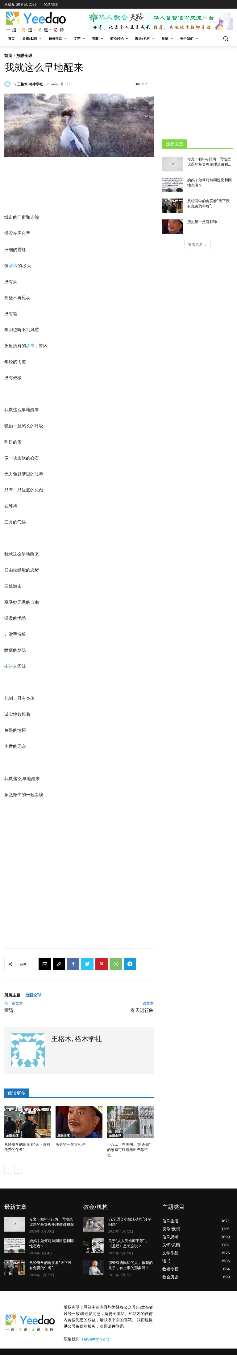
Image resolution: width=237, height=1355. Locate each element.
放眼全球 (24, 55)
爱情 (13, 265)
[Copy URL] (59, 964)
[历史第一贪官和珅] (79, 1122)
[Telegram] (130, 964)
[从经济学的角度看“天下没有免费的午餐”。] (27, 1122)
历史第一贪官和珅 (70, 1144)
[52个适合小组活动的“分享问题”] (93, 1224)
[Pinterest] (101, 964)
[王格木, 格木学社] (8, 84)
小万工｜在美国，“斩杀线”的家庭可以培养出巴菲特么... (129, 1149)
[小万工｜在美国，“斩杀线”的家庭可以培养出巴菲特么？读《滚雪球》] (130, 1122)
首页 (8, 55)
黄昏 (9, 1010)
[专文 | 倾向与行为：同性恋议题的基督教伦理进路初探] (172, 164)
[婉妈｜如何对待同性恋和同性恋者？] (172, 185)
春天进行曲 (142, 1010)
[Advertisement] (199, 92)
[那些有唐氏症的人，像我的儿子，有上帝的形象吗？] (93, 1267)
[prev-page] (8, 1170)
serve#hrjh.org (95, 1339)
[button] (225, 38)
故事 (30, 345)
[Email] (45, 964)
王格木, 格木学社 (30, 84)
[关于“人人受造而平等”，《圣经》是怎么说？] (93, 1245)
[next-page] (18, 1170)
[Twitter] (87, 964)
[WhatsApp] (116, 964)
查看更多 (195, 244)
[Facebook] (73, 964)
